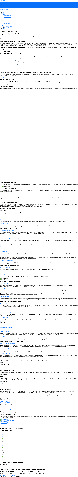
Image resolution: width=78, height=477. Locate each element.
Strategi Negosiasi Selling (4, 336)
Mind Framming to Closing (4, 274)
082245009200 (4, 2)
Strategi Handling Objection (4, 317)
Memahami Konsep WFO (4, 235)
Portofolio (3, 25)
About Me (4, 13)
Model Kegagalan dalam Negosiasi (6, 331)
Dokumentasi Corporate (8, 26)
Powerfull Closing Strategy (4, 348)
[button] (39, 215)
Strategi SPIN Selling (3, 288)
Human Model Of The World (5, 267)
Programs (3, 14)
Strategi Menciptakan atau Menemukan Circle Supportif (9, 238)
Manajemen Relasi (3, 242)
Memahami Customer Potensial (5, 283)
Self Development (7, 21)
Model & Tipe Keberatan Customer (6, 308)
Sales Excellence (7, 18)
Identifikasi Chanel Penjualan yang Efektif (7, 260)
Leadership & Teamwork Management (10, 16)
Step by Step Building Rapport (5, 271)
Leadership (6, 22)
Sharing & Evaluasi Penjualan (5, 219)
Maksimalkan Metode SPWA (5, 291)
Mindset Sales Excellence (4, 223)
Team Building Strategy (8, 17)
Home (3, 12)
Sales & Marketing (7, 23)
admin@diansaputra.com (6, 3)
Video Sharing (6, 27)
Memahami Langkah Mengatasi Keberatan (7, 312)
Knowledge (4, 20)
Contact (3, 28)
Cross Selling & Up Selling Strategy (6, 353)
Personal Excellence (7, 15)
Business (5, 24)
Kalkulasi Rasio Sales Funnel (5, 255)
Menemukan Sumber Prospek (5, 251)
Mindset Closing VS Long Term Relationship (7, 343)
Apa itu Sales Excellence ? (4, 215)
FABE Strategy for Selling (4, 296)
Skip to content (2, 0)
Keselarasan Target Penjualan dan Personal (7, 230)
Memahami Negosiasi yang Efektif (6, 327)
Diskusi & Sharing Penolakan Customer (6, 303)
